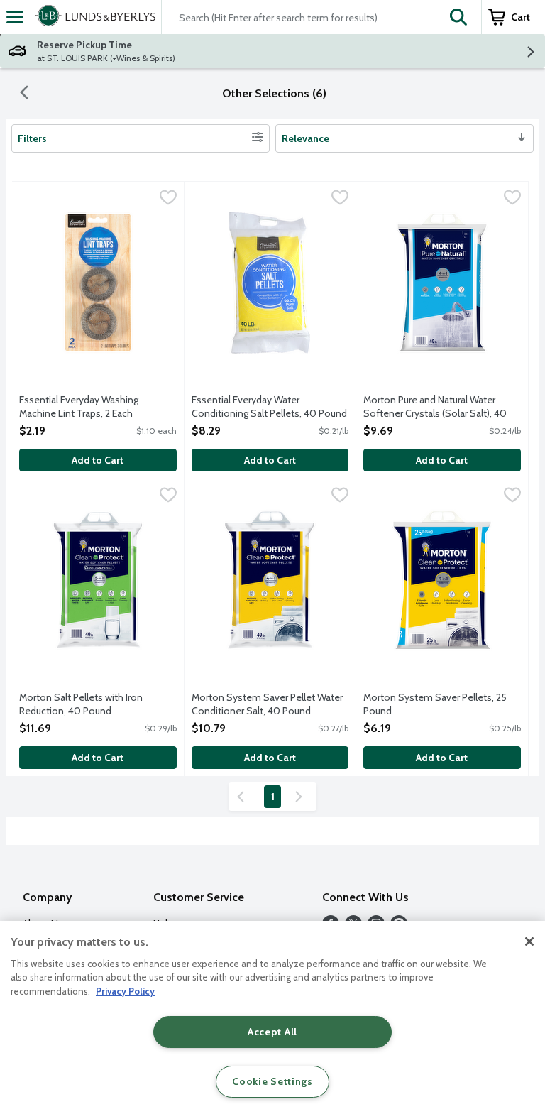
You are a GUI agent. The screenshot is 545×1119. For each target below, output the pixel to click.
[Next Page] (301, 796)
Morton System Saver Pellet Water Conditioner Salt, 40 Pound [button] (267, 704)
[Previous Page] (243, 796)
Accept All (272, 1031)
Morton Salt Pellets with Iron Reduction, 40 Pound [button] (81, 704)
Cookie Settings (272, 1081)
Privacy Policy (125, 991)
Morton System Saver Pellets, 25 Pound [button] (435, 704)
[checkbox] (168, 199)
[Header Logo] (92, 17)
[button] (458, 17)
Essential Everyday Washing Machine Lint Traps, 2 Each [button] (78, 406)
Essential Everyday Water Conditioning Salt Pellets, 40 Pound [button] (269, 406)
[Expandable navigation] (15, 17)
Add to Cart (97, 460)
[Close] (529, 941)
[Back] (24, 93)
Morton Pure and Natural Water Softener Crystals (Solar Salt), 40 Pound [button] (435, 407)
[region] (272, 1020)
